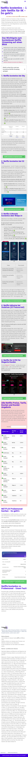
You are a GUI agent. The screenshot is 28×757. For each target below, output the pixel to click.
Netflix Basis (6, 452)
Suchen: (9, 426)
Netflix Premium (5, 448)
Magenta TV (8, 365)
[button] (25, 1)
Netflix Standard (5, 443)
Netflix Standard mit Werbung (6, 437)
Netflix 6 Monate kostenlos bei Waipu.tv (13, 62)
